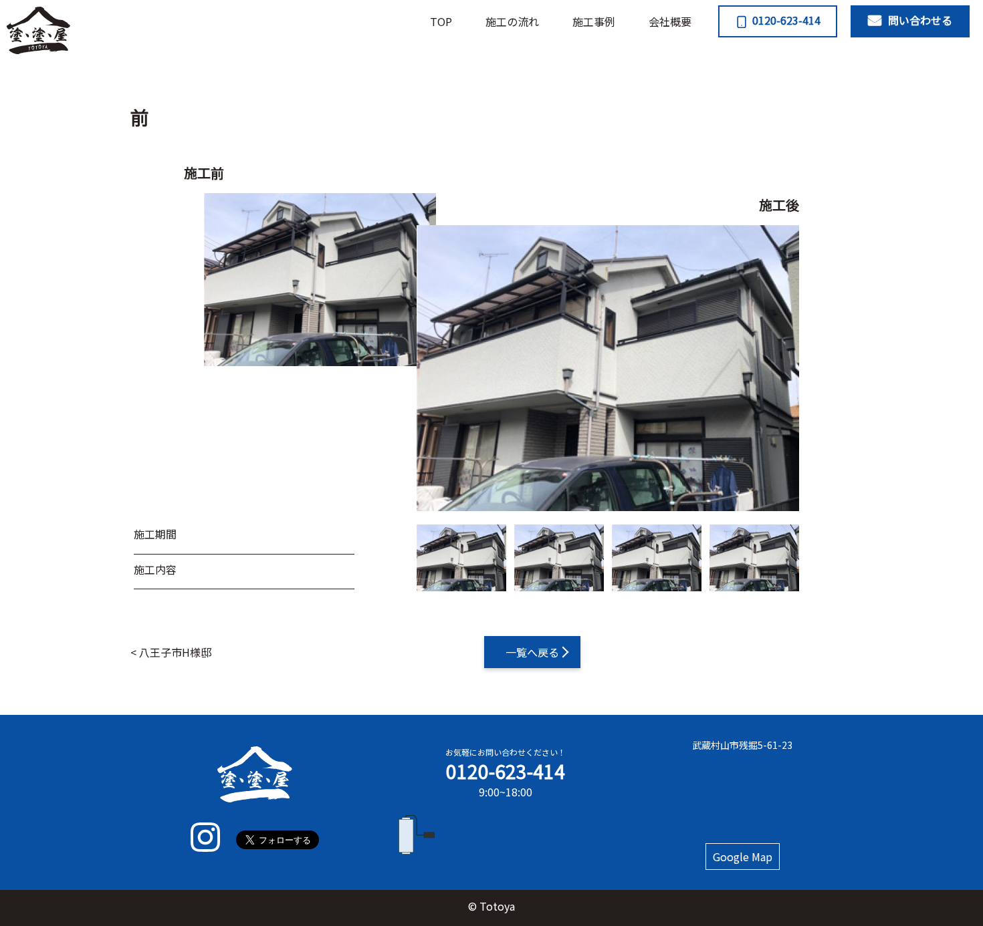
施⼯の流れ (512, 21)
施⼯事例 (593, 21)
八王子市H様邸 (175, 652)
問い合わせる (920, 20)
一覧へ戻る (532, 652)
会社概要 (670, 21)
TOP (441, 21)
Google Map (742, 856)
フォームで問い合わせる (506, 835)
